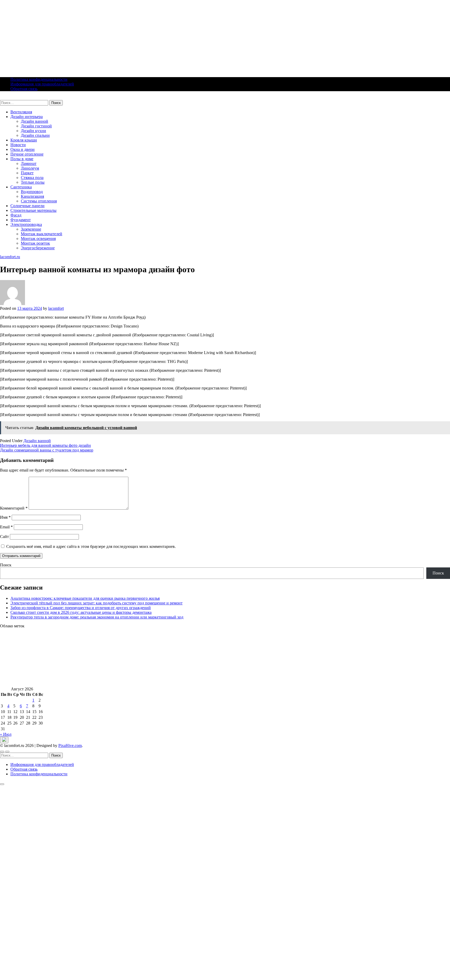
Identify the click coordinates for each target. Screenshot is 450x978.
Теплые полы (33, 182)
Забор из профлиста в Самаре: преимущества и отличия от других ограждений (80, 607)
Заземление (31, 229)
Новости (18, 145)
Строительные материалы (33, 210)
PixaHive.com (70, 745)
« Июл (5, 734)
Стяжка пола (32, 177)
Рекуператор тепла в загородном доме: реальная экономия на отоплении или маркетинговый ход (96, 617)
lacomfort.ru (10, 97)
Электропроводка (26, 224)
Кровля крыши (23, 140)
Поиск (5, 565)
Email (6, 527)
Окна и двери (22, 149)
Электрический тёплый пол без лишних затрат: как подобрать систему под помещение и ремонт (96, 603)
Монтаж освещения (38, 238)
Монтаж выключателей (41, 234)
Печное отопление (26, 154)
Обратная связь (24, 88)
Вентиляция (21, 112)
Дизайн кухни (33, 130)
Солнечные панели (27, 205)
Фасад (15, 215)
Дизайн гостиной (36, 126)
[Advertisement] (156, 36)
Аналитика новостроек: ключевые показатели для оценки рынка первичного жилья (85, 598)
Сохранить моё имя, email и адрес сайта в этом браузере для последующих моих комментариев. (91, 546)
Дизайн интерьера (26, 116)
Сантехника (21, 187)
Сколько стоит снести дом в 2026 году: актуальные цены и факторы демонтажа (81, 612)
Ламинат (28, 163)
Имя (5, 517)
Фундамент (20, 220)
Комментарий (14, 508)
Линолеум (30, 168)
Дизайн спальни (35, 135)
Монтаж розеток (35, 243)
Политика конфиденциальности (38, 79)
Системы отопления (39, 201)
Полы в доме (21, 159)
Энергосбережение (38, 248)
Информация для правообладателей (42, 84)
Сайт (4, 536)
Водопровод (32, 191)
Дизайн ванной (34, 121)
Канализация (32, 196)
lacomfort (56, 308)
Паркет (27, 173)
